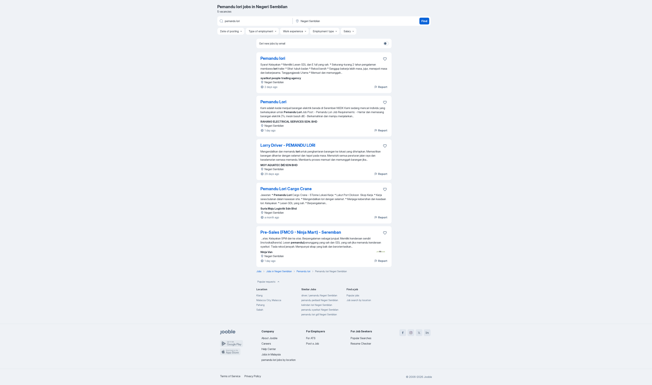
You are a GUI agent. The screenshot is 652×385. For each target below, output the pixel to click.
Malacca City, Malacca (268, 300)
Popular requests (266, 281)
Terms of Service (230, 376)
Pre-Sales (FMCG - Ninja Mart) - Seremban (300, 232)
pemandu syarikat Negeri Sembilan (319, 309)
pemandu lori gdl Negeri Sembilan (319, 314)
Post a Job (312, 343)
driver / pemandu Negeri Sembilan (319, 295)
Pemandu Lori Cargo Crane (286, 188)
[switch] (386, 43)
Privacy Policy (252, 376)
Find (424, 21)
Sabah (259, 309)
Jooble (428, 377)
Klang (259, 295)
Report (382, 87)
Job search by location (359, 300)
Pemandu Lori (273, 101)
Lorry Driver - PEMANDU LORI (287, 145)
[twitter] (419, 332)
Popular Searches (361, 338)
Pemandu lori (272, 58)
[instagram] (411, 332)
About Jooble (269, 338)
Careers (266, 343)
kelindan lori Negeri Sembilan (316, 304)
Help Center (268, 349)
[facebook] (402, 332)
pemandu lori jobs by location (278, 360)
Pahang (260, 304)
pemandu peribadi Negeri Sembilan (319, 300)
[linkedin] (427, 332)
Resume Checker (361, 343)
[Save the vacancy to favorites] (384, 58)
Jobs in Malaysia (271, 354)
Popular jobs (353, 295)
